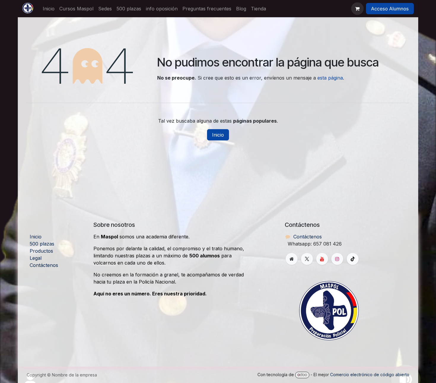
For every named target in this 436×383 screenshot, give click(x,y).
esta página (330, 78)
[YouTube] (322, 259)
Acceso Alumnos (390, 9)
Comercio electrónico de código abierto (369, 374)
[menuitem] (48, 9)
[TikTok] (353, 259)
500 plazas (42, 244)
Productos (41, 251)
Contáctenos (44, 265)
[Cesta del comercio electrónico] (357, 8)
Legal (36, 258)
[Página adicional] (291, 259)
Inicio (218, 135)
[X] (307, 259)
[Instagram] (337, 259)
